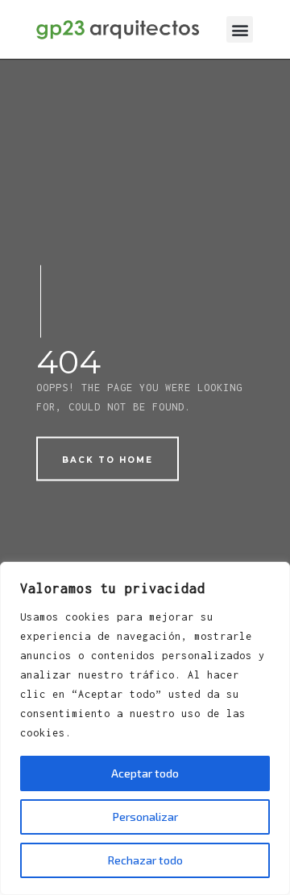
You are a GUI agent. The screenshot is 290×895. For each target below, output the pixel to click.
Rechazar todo (145, 860)
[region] (145, 728)
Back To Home (107, 460)
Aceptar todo (145, 773)
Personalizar (145, 816)
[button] (239, 29)
